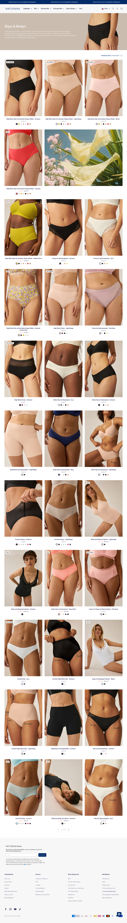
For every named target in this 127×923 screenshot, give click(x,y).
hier (86, 479)
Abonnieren (82, 467)
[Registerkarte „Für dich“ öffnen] (119, 914)
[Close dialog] (97, 442)
